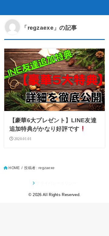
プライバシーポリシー (56, 183)
